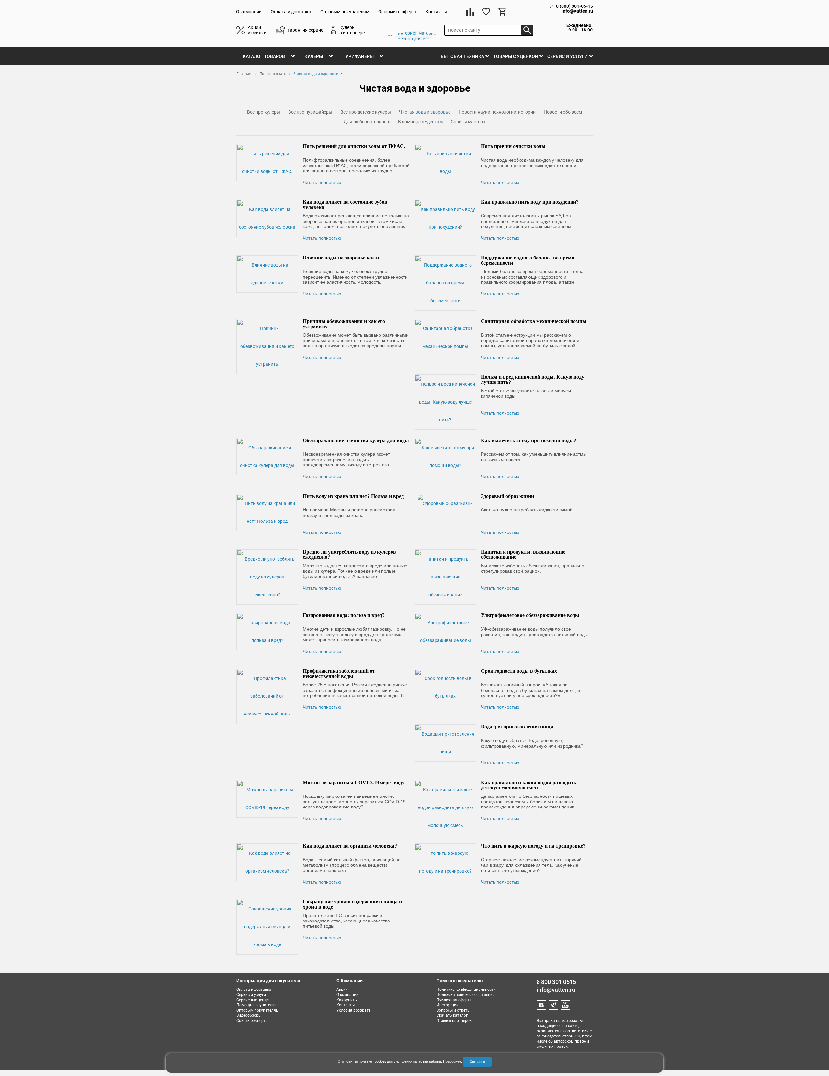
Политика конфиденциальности (466, 989)
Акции (342, 989)
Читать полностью (322, 182)
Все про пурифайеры (310, 112)
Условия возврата (353, 1010)
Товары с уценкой (515, 56)
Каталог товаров (264, 56)
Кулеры (313, 56)
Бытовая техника (462, 56)
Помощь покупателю (256, 1005)
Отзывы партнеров (454, 1020)
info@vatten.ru (577, 11)
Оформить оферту (397, 11)
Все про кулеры (263, 112)
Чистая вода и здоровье (424, 112)
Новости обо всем (563, 112)
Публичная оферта (454, 1000)
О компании (249, 11)
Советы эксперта (252, 1020)
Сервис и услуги (567, 56)
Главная (244, 74)
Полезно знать (273, 74)
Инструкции (448, 1005)
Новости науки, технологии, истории (497, 112)
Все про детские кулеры (365, 112)
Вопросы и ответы (453, 1010)
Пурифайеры (358, 56)
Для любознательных (367, 121)
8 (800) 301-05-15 (574, 6)
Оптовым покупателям (344, 11)
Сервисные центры (253, 1000)
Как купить (346, 1000)
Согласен (477, 1061)
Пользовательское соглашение (465, 994)
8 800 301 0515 (556, 982)
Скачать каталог (452, 1015)
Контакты (436, 11)
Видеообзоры (248, 1015)
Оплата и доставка (291, 11)
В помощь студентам (420, 121)
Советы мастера (468, 121)
